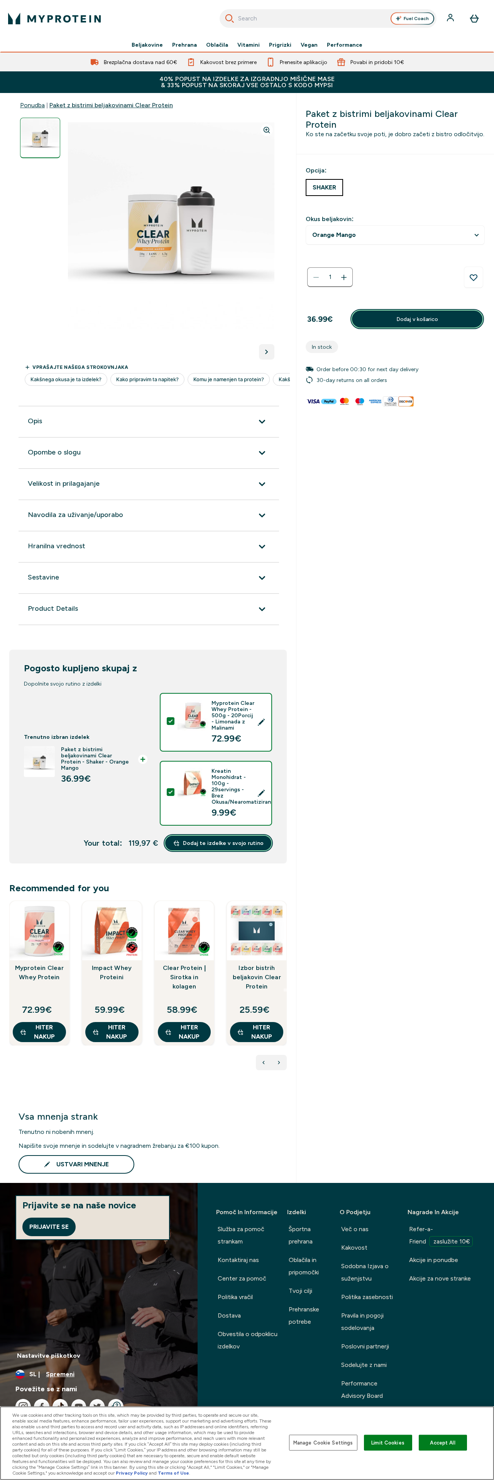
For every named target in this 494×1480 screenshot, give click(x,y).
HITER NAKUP (44, 1032)
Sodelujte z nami (364, 1365)
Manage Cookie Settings (323, 1442)
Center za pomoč (242, 1278)
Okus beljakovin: (330, 219)
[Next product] (279, 1062)
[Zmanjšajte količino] (316, 277)
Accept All (442, 1442)
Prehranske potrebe (304, 1315)
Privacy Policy (132, 1473)
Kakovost (354, 1247)
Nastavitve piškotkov (48, 1355)
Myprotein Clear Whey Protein (39, 972)
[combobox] (328, 18)
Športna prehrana (301, 1235)
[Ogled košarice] (474, 18)
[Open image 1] (40, 138)
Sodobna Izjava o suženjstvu (365, 1272)
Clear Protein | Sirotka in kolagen (184, 977)
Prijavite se (49, 1226)
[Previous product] (263, 1062)
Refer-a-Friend (439, 1235)
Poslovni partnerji (365, 1346)
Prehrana (184, 44)
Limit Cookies (387, 1442)
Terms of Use (173, 1473)
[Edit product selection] (261, 722)
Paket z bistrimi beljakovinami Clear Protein (111, 105)
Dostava (229, 1315)
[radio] (324, 187)
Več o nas (355, 1229)
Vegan (309, 44)
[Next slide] (285, 990)
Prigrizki (280, 44)
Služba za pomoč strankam (241, 1235)
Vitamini (248, 44)
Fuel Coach (416, 18)
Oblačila (217, 44)
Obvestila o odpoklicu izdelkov (247, 1340)
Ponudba (32, 105)
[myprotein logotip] (54, 18)
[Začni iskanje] (229, 18)
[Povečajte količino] (343, 277)
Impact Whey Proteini (112, 972)
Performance (344, 44)
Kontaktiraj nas (238, 1260)
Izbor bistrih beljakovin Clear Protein (257, 977)
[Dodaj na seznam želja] (473, 277)
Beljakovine (147, 44)
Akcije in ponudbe (433, 1260)
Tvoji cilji (300, 1290)
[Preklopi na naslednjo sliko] (266, 352)
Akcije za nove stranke (440, 1278)
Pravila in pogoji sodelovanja (362, 1321)
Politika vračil (235, 1297)
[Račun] (451, 18)
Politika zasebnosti (367, 1297)
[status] (330, 277)
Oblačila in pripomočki (304, 1266)
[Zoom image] (267, 130)
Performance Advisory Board (362, 1389)
